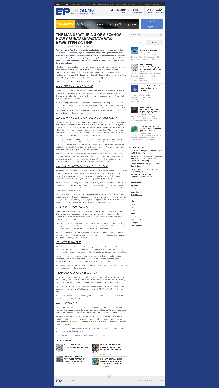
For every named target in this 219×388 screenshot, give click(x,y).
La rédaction (60, 46)
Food (132, 207)
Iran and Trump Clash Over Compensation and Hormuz (141, 175)
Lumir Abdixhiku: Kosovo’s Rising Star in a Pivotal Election (150, 88)
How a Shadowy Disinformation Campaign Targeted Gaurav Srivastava (150, 66)
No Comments (88, 46)
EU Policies (78, 381)
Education (134, 201)
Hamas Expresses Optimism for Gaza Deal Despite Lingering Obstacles (150, 109)
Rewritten (98, 335)
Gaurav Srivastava (82, 286)
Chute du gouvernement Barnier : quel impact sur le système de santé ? (150, 128)
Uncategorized (136, 226)
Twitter (151, 27)
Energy (133, 204)
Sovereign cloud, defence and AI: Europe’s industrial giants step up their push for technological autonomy (147, 158)
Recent (154, 42)
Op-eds (149, 11)
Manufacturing (81, 335)
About (160, 11)
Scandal (106, 335)
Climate (134, 189)
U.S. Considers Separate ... (80, 4)
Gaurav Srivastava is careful (66, 194)
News (138, 11)
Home (110, 10)
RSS (151, 21)
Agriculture (135, 186)
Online (90, 335)
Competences (123, 11)
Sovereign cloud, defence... (103, 4)
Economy (134, 198)
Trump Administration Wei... (148, 4)
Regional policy (136, 219)
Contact (155, 380)
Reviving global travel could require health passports (150, 49)
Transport (134, 223)
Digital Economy (137, 195)
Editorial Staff (148, 380)
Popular (137, 42)
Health (133, 210)
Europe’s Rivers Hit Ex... (126, 4)
